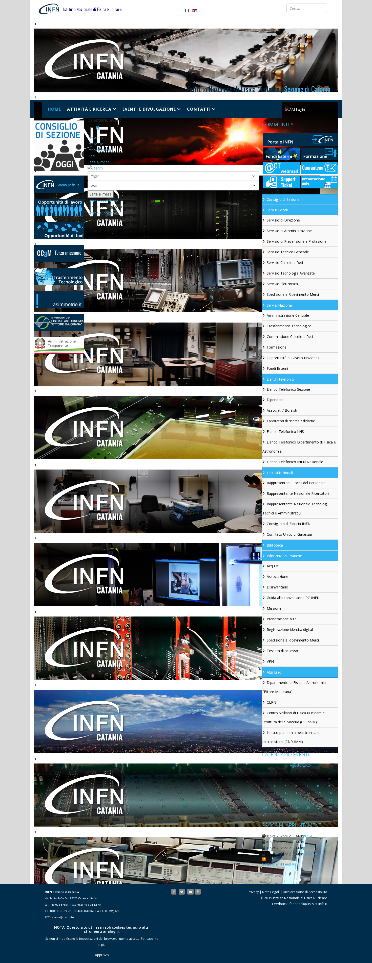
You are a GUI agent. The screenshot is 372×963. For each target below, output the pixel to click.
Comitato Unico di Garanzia (289, 534)
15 (319, 793)
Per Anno (95, 137)
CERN (271, 702)
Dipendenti (275, 399)
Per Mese (95, 143)
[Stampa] (97, 127)
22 (319, 800)
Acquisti (273, 565)
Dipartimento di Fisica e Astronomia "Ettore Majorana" (294, 687)
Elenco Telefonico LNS (285, 431)
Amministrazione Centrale (288, 315)
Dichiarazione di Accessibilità (305, 892)
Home (54, 109)
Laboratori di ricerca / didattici (291, 420)
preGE (308, 835)
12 (286, 793)
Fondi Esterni (277, 368)
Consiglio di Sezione (283, 199)
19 (286, 800)
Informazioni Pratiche (284, 555)
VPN (270, 661)
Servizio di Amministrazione (289, 230)
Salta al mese (99, 162)
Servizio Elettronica (282, 283)
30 (330, 807)
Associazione (277, 576)
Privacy (253, 892)
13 (297, 793)
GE (305, 841)
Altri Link (274, 672)
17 (265, 800)
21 (308, 800)
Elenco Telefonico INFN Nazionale (295, 461)
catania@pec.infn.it (63, 917)
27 (297, 807)
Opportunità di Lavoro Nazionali (293, 357)
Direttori (310, 854)
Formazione (276, 347)
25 (276, 807)
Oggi (91, 156)
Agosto (296, 765)
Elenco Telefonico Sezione (288, 389)
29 (319, 807)
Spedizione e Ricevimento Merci (293, 294)
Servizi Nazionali (280, 305)
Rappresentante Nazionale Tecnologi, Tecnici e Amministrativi (295, 508)
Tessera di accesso (282, 650)
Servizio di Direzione (283, 220)
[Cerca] (173, 168)
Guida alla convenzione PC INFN (293, 597)
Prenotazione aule (282, 618)
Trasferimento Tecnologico (289, 326)
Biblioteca (275, 545)
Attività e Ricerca (89, 109)
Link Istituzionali (280, 472)
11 (276, 793)
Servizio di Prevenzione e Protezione (296, 241)
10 (265, 793)
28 (308, 807)
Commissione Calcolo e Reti (290, 336)
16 (330, 793)
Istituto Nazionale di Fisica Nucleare (92, 9)
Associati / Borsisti (282, 410)
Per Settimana (99, 149)
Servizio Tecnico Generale (288, 252)
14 (308, 793)
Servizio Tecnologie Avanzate (291, 273)
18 (276, 800)
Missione (274, 608)
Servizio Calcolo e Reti (285, 262)
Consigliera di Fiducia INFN (289, 523)
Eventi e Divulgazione (149, 109)
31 (265, 814)
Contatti (199, 109)
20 (297, 800)
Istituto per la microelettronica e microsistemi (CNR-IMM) (290, 737)
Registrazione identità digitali (290, 629)
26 (286, 807)
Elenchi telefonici (280, 379)
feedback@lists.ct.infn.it (308, 903)
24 (265, 807)
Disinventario (277, 587)
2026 (307, 765)
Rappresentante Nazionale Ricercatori (298, 493)
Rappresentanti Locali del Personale (296, 482)
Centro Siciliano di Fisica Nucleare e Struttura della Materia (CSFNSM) (293, 717)
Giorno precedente (103, 201)
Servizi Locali (277, 210)
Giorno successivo (102, 213)
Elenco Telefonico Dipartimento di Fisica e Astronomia (299, 447)
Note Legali (271, 892)
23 (330, 800)
